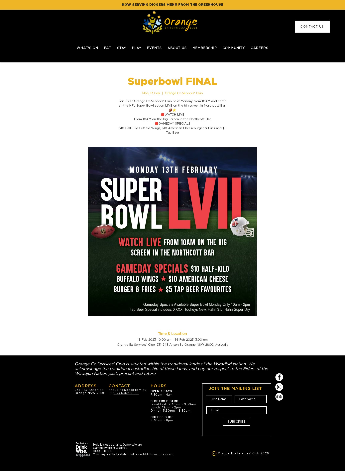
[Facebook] (279, 377)
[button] (107, 48)
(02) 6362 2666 (126, 393)
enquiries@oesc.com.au (127, 389)
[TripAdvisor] (279, 397)
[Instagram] (279, 387)
